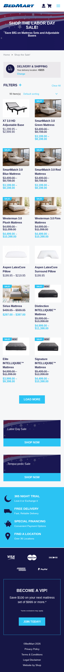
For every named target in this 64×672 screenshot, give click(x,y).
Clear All (56, 85)
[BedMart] (18, 6)
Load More (32, 399)
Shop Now (32, 442)
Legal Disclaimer (32, 659)
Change (21, 74)
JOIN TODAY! (32, 621)
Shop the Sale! (22, 54)
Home (6, 54)
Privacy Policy (32, 649)
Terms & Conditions (32, 654)
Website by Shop (32, 665)
